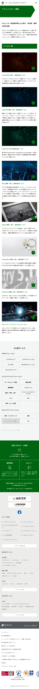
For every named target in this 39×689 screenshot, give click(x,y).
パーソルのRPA (6, 604)
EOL (28, 398)
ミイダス (31, 573)
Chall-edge (18, 562)
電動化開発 (28, 382)
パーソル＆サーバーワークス (9, 539)
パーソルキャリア (6, 530)
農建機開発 (11, 387)
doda (3, 573)
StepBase (4, 609)
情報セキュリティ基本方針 (8, 646)
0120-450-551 (28, 483)
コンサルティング (10, 359)
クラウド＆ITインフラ (10, 370)
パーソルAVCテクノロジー (27, 535)
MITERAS (14, 606)
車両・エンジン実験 (11, 403)
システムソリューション (28, 359)
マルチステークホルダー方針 (8, 666)
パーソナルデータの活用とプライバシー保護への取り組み (16, 639)
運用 (28, 416)
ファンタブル (24, 560)
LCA (11, 398)
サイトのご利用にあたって (8, 652)
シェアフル (5, 584)
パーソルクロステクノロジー (27, 526)
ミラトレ (12, 584)
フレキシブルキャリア (7, 562)
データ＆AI (11, 364)
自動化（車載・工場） (10, 393)
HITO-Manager (5, 606)
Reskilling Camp (29, 606)
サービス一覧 (20, 589)
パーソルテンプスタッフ (26, 522)
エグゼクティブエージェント (14, 573)
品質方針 (3, 663)
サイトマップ (4, 632)
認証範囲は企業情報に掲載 (17, 679)
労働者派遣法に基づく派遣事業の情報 (11, 649)
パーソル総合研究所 (7, 535)
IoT (28, 421)
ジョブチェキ (15, 560)
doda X (15, 576)
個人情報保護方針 (6, 635)
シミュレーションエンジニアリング (28, 393)
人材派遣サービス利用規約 (8, 656)
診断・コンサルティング (11, 416)
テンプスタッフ (6, 560)
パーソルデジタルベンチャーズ (28, 530)
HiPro (26, 584)
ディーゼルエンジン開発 (11, 382)
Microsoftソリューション (28, 364)
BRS (25, 573)
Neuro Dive (19, 584)
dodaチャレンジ (6, 576)
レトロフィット (28, 387)
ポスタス (21, 606)
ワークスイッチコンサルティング (20, 604)
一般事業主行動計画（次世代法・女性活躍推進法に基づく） (16, 659)
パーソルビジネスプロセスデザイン (10, 526)
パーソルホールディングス (8, 522)
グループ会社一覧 (20, 546)
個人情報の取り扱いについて (8, 642)
